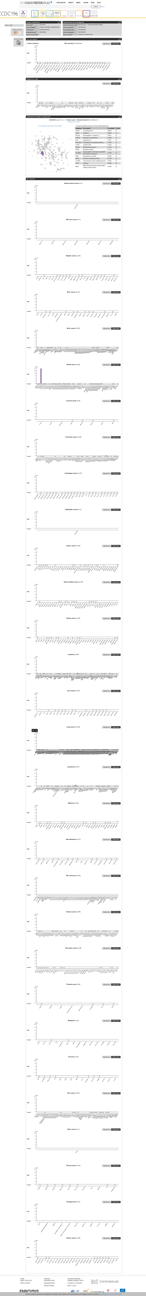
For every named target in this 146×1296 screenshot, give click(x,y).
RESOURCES (61, 2)
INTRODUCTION (49, 1280)
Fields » (102, 6)
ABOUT (71, 2)
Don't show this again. (116, 1294)
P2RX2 (78, 138)
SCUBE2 (78, 153)
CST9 (77, 133)
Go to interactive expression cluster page (50, 126)
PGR (77, 156)
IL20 (77, 140)
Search (96, 6)
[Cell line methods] (18, 43)
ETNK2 (78, 147)
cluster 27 (64, 120)
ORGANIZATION (49, 1283)
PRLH (77, 158)
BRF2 (77, 166)
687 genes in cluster (74, 122)
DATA (92, 2)
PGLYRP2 (78, 142)
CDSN (77, 131)
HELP (99, 2)
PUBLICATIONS (49, 1285)
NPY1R (78, 135)
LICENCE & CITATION (75, 1283)
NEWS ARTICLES (26, 1280)
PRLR (77, 149)
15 (76, 126)
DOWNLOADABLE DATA (75, 1280)
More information (104, 1294)
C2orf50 (78, 161)
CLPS (77, 163)
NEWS (78, 2)
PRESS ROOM (25, 1283)
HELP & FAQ (72, 1285)
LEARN (85, 2)
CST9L (78, 145)
